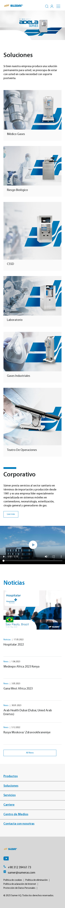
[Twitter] (29, 858)
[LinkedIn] (13, 858)
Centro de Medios (15, 814)
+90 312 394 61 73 (19, 867)
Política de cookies (12, 880)
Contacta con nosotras (18, 823)
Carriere (9, 804)
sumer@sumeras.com (21, 872)
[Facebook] (21, 858)
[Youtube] (6, 858)
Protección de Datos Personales (19, 888)
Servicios (9, 795)
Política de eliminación (36, 880)
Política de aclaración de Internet (19, 884)
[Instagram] (37, 858)
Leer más (11, 514)
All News (30, 753)
